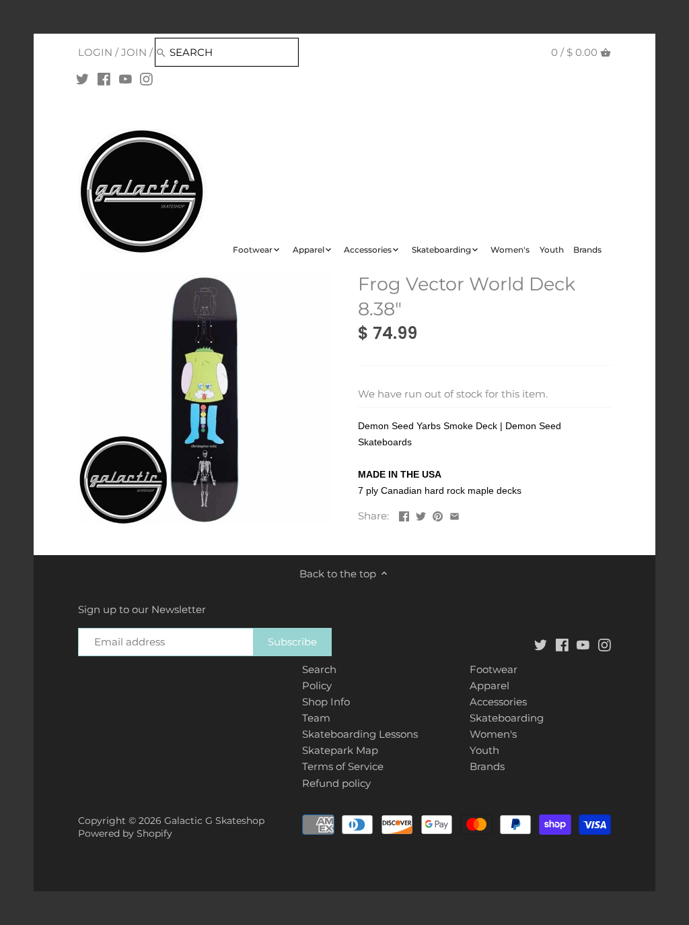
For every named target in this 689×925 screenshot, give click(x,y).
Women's (493, 734)
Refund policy (336, 783)
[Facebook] (104, 79)
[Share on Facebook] (404, 514)
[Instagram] (146, 79)
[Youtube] (125, 79)
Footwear (493, 669)
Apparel (489, 685)
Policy (317, 685)
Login (95, 52)
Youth (484, 750)
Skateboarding (507, 717)
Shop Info (326, 701)
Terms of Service (343, 766)
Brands (487, 766)
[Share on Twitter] (421, 514)
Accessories (498, 701)
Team (316, 717)
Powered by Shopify (125, 833)
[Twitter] (82, 79)
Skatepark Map (340, 750)
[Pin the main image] (438, 514)
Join (134, 52)
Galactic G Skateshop (214, 820)
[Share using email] (454, 514)
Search (319, 669)
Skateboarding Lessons (360, 734)
